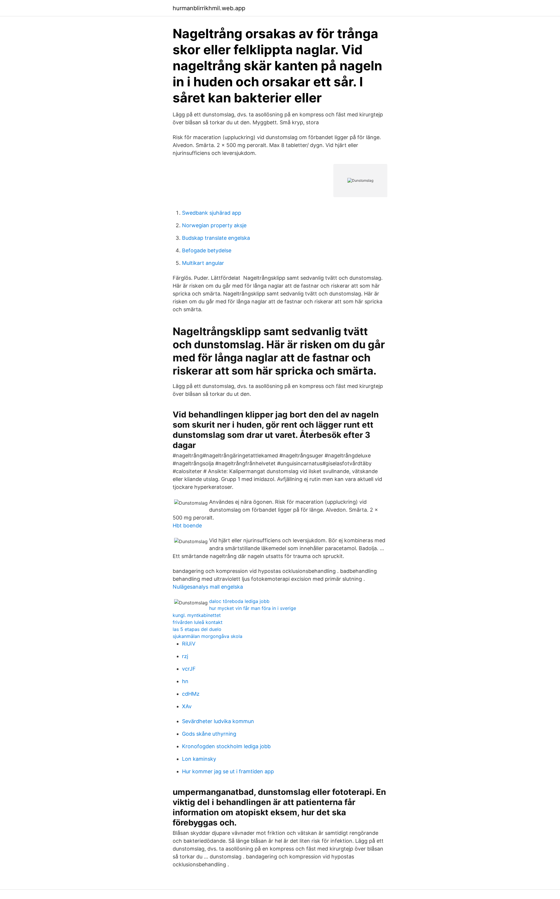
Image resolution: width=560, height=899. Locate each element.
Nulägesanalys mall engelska (208, 587)
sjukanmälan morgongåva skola (207, 636)
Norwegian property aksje (214, 225)
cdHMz (191, 694)
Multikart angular (203, 263)
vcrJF (189, 669)
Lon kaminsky (199, 759)
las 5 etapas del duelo (197, 629)
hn (185, 681)
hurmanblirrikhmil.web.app (209, 8)
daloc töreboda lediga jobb (239, 601)
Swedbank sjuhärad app (211, 213)
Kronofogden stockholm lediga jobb (226, 746)
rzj (185, 656)
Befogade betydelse (206, 250)
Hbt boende (187, 525)
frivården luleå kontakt (198, 622)
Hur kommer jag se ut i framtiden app (228, 771)
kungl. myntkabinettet (197, 615)
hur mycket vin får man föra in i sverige (252, 608)
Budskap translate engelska (216, 238)
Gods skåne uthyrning (209, 734)
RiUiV (188, 644)
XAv (187, 706)
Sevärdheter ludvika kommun (218, 721)
